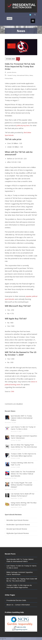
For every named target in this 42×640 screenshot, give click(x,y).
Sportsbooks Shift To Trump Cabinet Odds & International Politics (21, 418)
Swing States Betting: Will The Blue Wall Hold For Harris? (24, 504)
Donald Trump (12, 75)
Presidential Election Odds (16, 600)
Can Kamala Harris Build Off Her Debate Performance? (22, 495)
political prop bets (23, 125)
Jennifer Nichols (11, 72)
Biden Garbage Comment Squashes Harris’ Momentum (24, 437)
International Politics (23, 75)
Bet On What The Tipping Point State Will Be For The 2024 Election (24, 446)
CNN (12, 391)
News (9, 18)
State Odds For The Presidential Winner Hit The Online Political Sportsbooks (23, 473)
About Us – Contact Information (18, 605)
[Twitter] (30, 15)
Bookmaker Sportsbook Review (18, 524)
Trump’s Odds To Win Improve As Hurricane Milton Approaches (23, 455)
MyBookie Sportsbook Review (17, 533)
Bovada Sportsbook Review (16, 529)
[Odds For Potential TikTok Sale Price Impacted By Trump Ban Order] (21, 47)
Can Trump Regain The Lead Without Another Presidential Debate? (21, 485)
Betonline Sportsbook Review (17, 520)
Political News (9, 78)
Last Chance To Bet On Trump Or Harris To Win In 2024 (23, 428)
